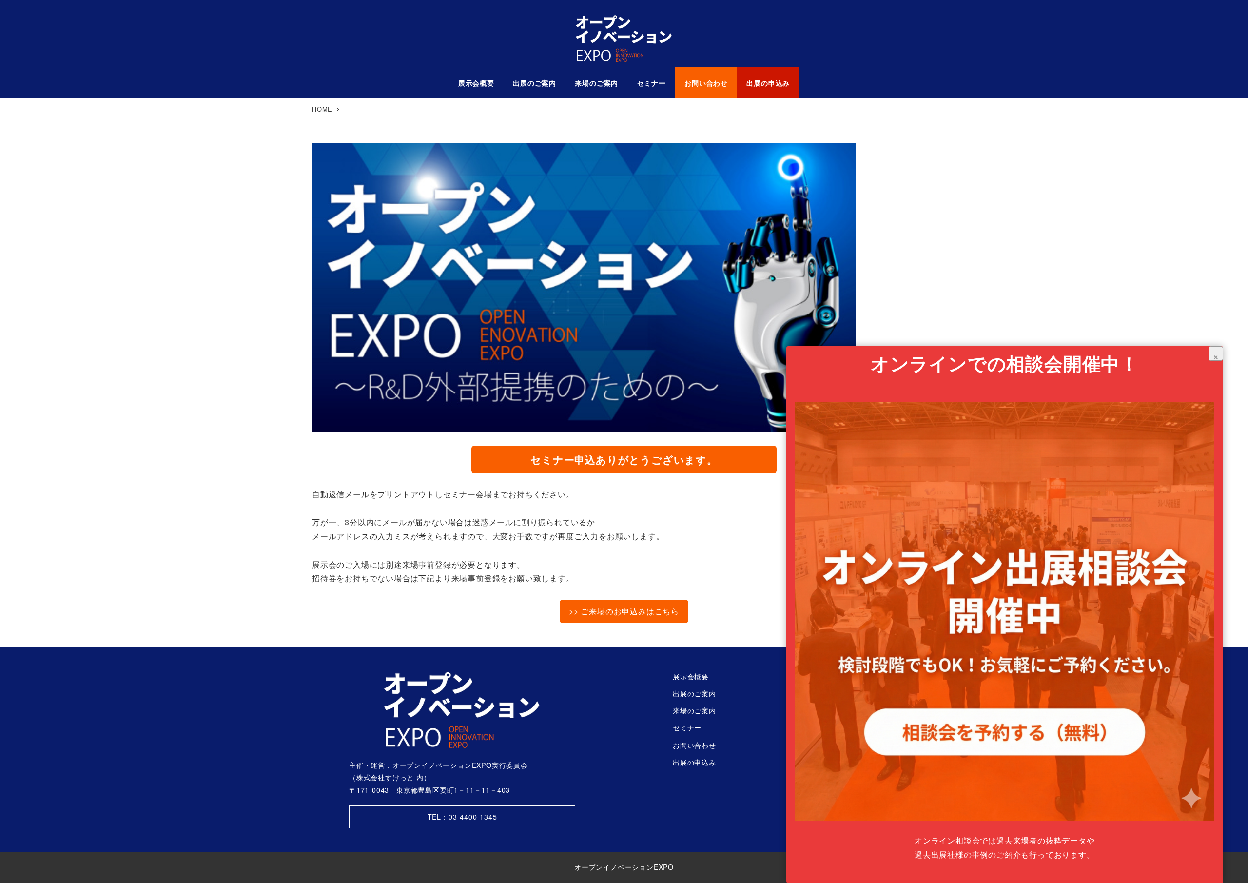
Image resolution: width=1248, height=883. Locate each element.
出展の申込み (694, 762)
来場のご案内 (694, 710)
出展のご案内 (694, 693)
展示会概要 (691, 676)
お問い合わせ (694, 745)
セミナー (687, 727)
